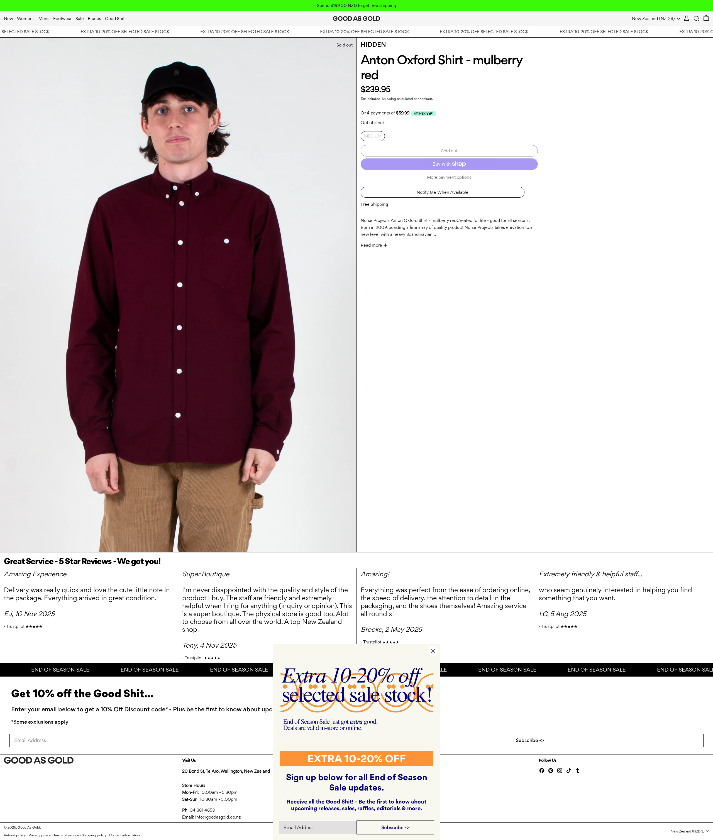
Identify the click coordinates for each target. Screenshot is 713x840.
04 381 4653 (202, 810)
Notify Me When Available (442, 192)
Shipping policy (94, 835)
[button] (696, 18)
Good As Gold (29, 827)
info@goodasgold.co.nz (218, 817)
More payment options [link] (449, 177)
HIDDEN (373, 44)
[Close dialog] (433, 651)
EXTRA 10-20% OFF (356, 758)
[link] (356, 698)
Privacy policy (40, 835)
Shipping (389, 99)
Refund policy (15, 835)
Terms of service (66, 835)
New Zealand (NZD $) (654, 18)
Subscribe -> (530, 740)
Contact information (124, 835)
